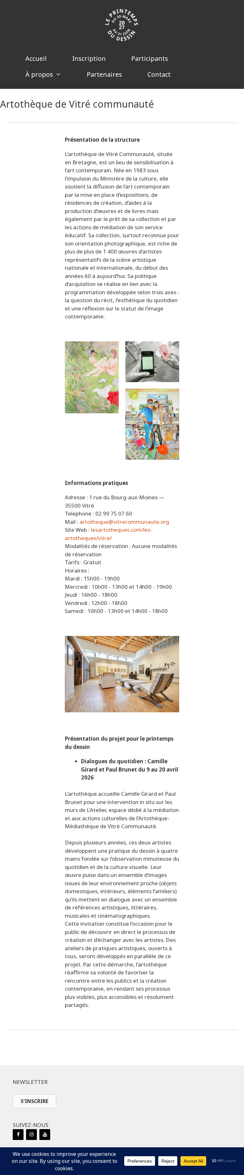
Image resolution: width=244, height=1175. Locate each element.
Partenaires (104, 74)
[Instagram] (31, 1134)
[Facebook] (18, 1134)
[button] (214, 74)
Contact (159, 74)
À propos (39, 74)
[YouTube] (44, 1134)
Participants (149, 58)
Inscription (89, 58)
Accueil (36, 58)
